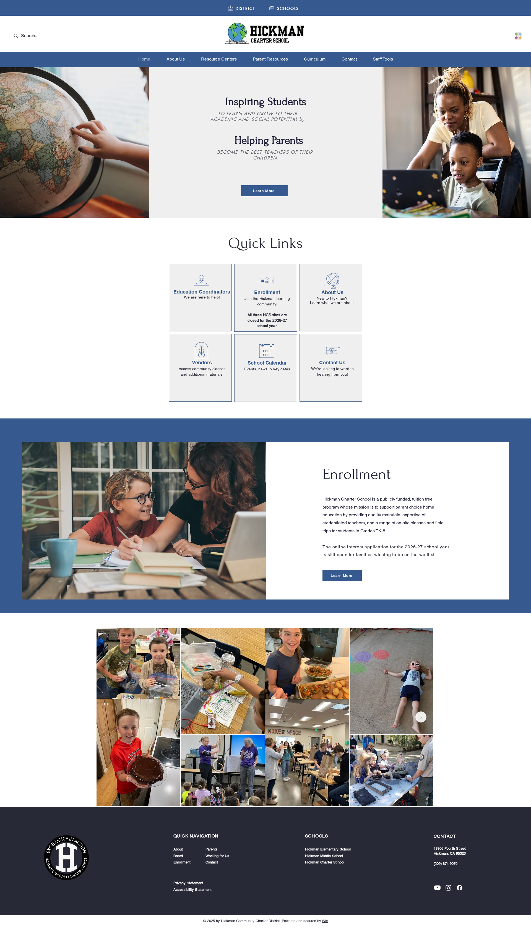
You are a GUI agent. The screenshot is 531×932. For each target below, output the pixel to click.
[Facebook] (459, 887)
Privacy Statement (188, 883)
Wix (325, 921)
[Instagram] (448, 887)
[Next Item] (420, 716)
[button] (288, 8)
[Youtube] (437, 887)
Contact (211, 862)
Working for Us (217, 856)
